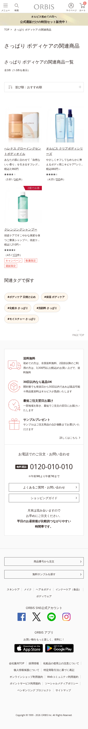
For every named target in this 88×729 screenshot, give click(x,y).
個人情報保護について (26, 670)
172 (15, 255)
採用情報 (34, 663)
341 (16, 179)
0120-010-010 (51, 466)
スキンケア (13, 589)
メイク (28, 589)
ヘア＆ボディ (43, 589)
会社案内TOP (16, 663)
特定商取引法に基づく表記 (59, 670)
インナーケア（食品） (68, 589)
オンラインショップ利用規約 (26, 677)
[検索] (16, 5)
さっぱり (19, 29)
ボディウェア (44, 596)
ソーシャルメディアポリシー (61, 683)
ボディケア (31, 29)
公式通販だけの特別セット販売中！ (44, 19)
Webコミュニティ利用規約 (62, 677)
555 (58, 179)
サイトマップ (63, 690)
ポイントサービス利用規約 (25, 683)
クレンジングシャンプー (20, 229)
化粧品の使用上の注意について (61, 663)
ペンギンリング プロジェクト (34, 690)
